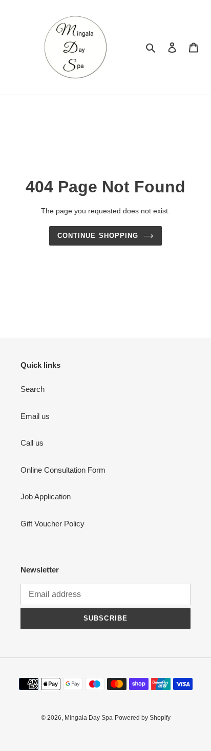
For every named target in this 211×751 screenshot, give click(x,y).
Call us (32, 442)
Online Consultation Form (63, 470)
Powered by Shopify (143, 717)
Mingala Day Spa (89, 717)
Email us (35, 416)
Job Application (45, 496)
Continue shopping (97, 235)
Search (32, 389)
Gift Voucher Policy (52, 523)
